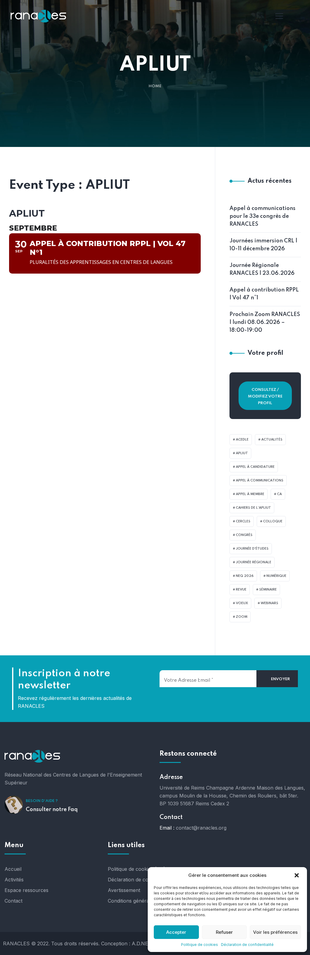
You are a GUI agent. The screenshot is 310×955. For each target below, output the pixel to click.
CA (279, 494)
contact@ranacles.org (201, 828)
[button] (297, 875)
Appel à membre (250, 494)
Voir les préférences (275, 932)
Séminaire (268, 589)
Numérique (276, 576)
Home (155, 86)
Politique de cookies (199, 944)
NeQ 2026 (245, 576)
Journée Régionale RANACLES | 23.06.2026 (262, 269)
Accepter (176, 932)
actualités (271, 439)
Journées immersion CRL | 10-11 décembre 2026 (263, 244)
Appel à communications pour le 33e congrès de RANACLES (262, 216)
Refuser (224, 932)
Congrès (244, 535)
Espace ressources (26, 890)
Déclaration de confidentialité (247, 944)
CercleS (243, 521)
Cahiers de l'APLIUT (253, 508)
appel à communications (259, 480)
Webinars (269, 603)
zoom (241, 617)
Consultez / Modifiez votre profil (265, 396)
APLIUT (242, 453)
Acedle (242, 439)
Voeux (242, 603)
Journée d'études (252, 549)
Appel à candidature (255, 467)
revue (241, 589)
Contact (13, 901)
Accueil (13, 869)
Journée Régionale (253, 562)
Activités (14, 880)
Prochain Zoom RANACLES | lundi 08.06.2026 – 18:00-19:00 (264, 322)
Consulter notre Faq (52, 809)
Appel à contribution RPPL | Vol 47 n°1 (264, 294)
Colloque (272, 521)
